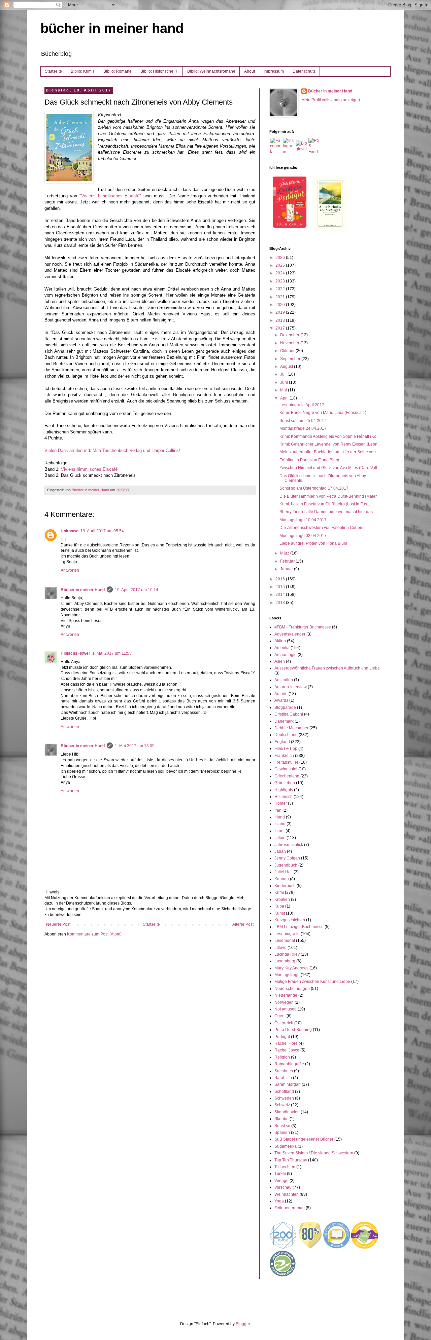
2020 (280, 304)
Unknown (69, 531)
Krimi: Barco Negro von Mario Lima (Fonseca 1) (322, 412)
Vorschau (283, 1187)
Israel (279, 831)
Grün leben (284, 782)
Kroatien (282, 899)
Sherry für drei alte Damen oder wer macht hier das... (327, 511)
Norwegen (284, 1002)
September (290, 358)
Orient (280, 1015)
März (285, 553)
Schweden (284, 1098)
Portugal (282, 1036)
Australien (283, 680)
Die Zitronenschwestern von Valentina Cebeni (321, 527)
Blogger (243, 1324)
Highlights (283, 790)
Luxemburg (284, 961)
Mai (284, 390)
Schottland (284, 1091)
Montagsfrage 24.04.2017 (303, 428)
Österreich (283, 1023)
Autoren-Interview (290, 687)
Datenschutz (304, 71)
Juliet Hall (283, 872)
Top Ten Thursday (290, 1160)
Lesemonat (284, 940)
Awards (281, 700)
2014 (280, 594)
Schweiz (282, 1105)
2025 (280, 265)
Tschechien (284, 1166)
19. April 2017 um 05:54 (102, 531)
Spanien (282, 1132)
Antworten (70, 570)
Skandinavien (287, 1112)
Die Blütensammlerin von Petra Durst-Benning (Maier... (329, 496)
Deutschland (286, 734)
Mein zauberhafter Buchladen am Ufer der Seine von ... (329, 452)
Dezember (290, 335)
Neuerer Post (58, 924)
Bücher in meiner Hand (83, 589)
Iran (277, 810)
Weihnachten (286, 1194)
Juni (284, 382)
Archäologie (285, 654)
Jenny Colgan (287, 858)
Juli (284, 374)
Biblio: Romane (117, 71)
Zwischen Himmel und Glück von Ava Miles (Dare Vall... (329, 467)
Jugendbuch (285, 865)
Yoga (279, 1201)
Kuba (279, 906)
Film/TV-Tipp (285, 748)
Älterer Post (243, 924)
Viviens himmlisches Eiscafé (89, 469)
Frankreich (284, 755)
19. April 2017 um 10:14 (136, 589)
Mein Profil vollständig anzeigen (330, 100)
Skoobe (281, 1118)
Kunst (279, 913)
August (287, 366)
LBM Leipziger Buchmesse (299, 926)
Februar (288, 561)
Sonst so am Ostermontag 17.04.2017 (314, 488)
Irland (279, 817)
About (249, 71)
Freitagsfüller (286, 762)
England (282, 741)
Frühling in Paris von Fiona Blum (309, 460)
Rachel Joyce (286, 1050)
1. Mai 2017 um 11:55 (112, 653)
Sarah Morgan (287, 1084)
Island (280, 823)
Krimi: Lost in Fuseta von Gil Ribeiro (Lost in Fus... (324, 504)
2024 (280, 273)
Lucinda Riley (287, 954)
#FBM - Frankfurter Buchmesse (302, 627)
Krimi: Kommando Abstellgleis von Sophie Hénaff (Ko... (329, 436)
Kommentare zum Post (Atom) (94, 934)
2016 (280, 579)
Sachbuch (283, 1071)
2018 (280, 320)
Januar (287, 569)
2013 (280, 602)
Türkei (280, 1173)
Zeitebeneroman (289, 1207)
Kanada (281, 879)
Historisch (283, 796)
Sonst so (282, 1125)
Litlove (280, 947)
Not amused (285, 1009)
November (290, 343)
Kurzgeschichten (289, 920)
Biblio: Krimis (83, 71)
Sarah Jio (283, 1077)
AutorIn (281, 693)
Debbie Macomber (291, 728)
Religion (282, 1057)
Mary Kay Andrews (291, 968)
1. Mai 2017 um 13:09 (135, 745)
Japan (280, 851)
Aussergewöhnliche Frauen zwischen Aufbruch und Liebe (327, 668)
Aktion (280, 641)
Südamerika (285, 1146)
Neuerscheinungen (292, 988)
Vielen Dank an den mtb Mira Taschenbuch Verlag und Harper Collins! (112, 450)
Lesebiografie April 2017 (301, 405)
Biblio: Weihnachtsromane (211, 71)
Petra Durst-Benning (293, 1029)
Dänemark (284, 721)
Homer (280, 803)
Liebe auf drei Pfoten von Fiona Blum (313, 543)
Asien (279, 661)
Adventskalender (289, 634)
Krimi (279, 892)
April (285, 398)
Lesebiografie (287, 933)
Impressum (274, 71)
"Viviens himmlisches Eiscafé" (110, 195)
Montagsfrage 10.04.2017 (303, 520)
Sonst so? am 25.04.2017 (302, 420)
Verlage (281, 1180)
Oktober (288, 350)
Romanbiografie (289, 1064)
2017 (280, 328)
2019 (280, 312)
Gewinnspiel (285, 769)
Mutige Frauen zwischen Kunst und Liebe (312, 981)
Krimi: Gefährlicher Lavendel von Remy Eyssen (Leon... (329, 444)
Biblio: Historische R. (159, 71)
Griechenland (286, 776)
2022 (280, 288)
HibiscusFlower (75, 653)
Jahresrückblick (288, 844)
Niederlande (285, 995)
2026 (280, 257)
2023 (280, 281)
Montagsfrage (287, 974)
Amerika (282, 647)
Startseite (53, 71)
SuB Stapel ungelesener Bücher (303, 1139)
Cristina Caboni (288, 714)
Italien (280, 837)
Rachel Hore (286, 1043)
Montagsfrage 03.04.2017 (303, 535)
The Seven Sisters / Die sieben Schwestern (313, 1153)
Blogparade (285, 707)
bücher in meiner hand (112, 28)
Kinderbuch (285, 885)
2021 (280, 297)
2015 (280, 586)
